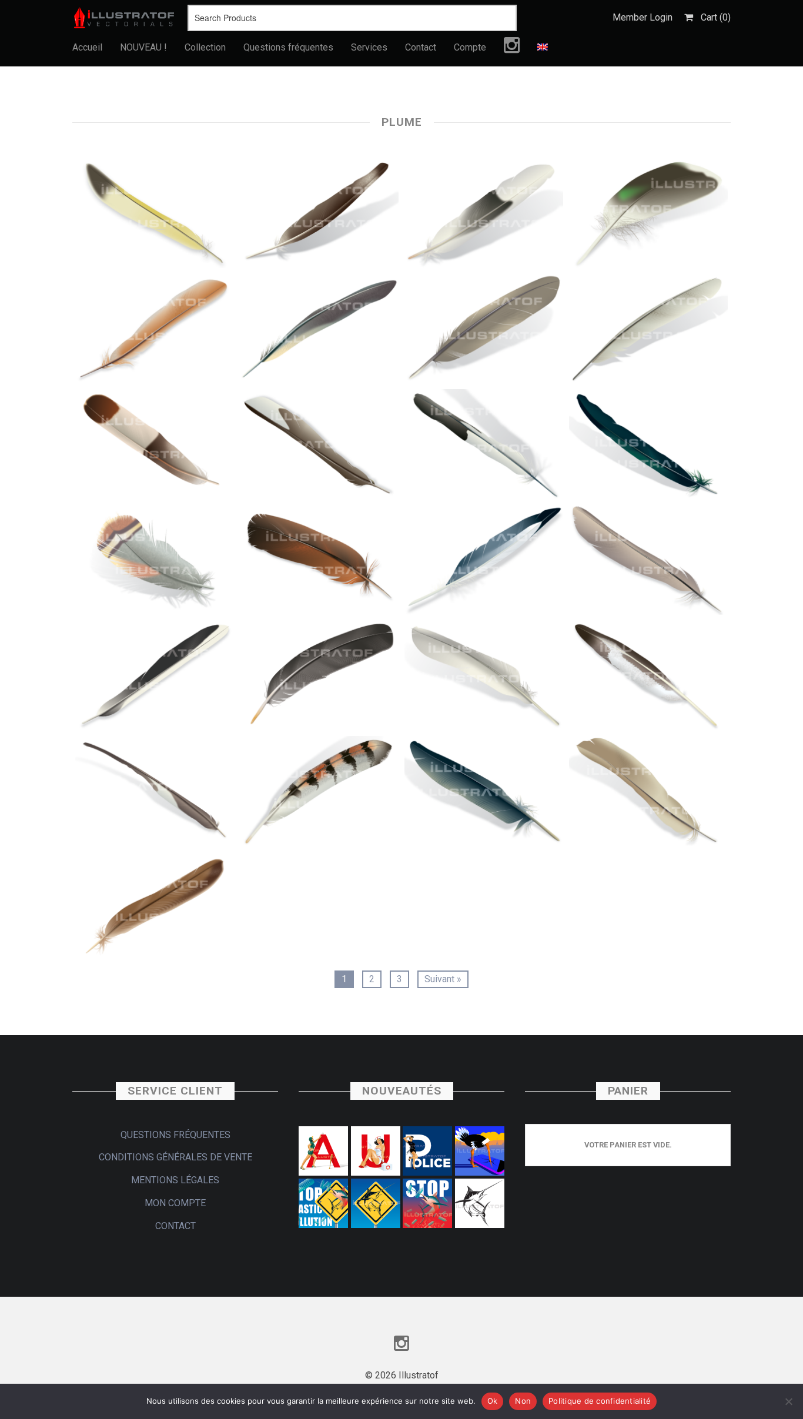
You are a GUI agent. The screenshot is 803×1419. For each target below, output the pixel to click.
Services (369, 47)
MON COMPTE (175, 1203)
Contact (420, 47)
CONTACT (175, 1225)
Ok (492, 1400)
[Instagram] (512, 48)
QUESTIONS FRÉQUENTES (175, 1134)
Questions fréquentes (288, 47)
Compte (470, 47)
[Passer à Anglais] (542, 47)
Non (523, 1400)
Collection (205, 47)
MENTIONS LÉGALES (175, 1180)
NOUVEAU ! (143, 47)
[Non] (788, 1401)
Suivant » (442, 979)
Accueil (87, 47)
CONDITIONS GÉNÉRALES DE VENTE (175, 1157)
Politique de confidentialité (599, 1400)
